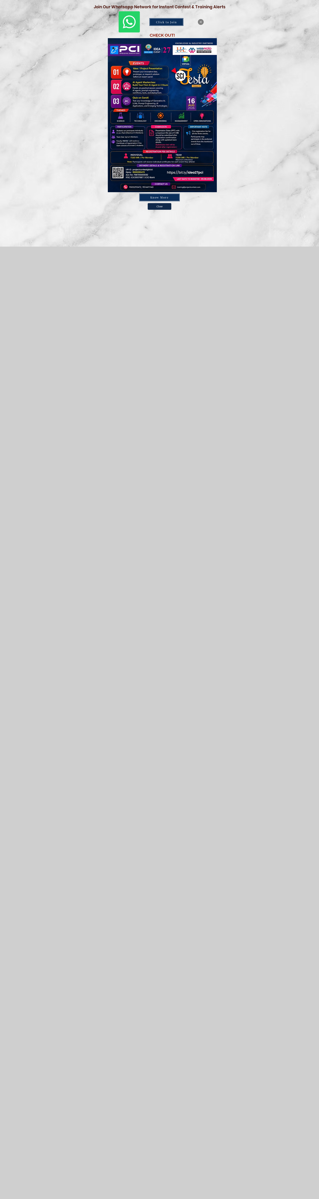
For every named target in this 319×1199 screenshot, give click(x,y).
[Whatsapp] (129, 22)
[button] (201, 22)
